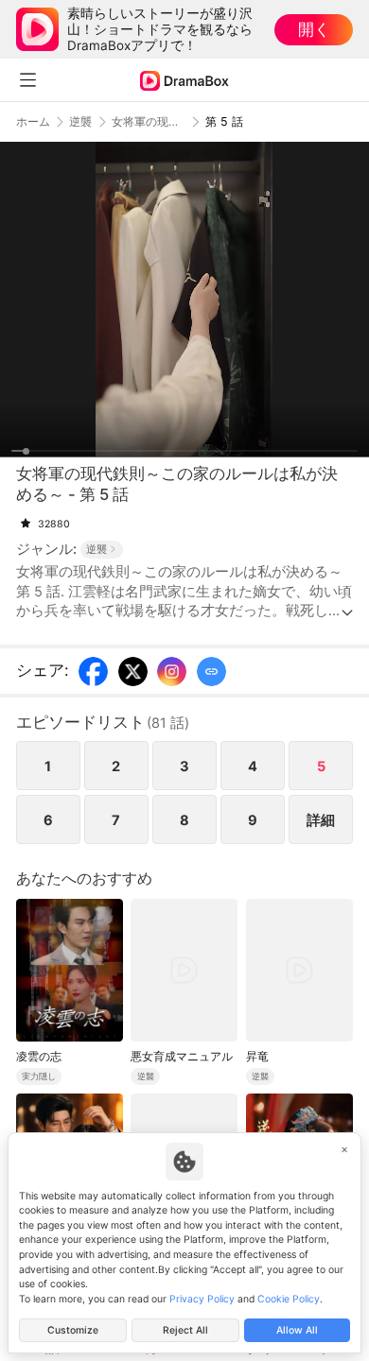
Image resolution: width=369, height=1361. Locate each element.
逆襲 (80, 121)
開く (314, 29)
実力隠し (39, 1076)
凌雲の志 (39, 1056)
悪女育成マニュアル (182, 1056)
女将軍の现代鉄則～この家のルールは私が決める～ (148, 121)
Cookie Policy (288, 1299)
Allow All (297, 1330)
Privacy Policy (202, 1299)
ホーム (33, 121)
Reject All (185, 1330)
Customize (72, 1330)
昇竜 (257, 1056)
